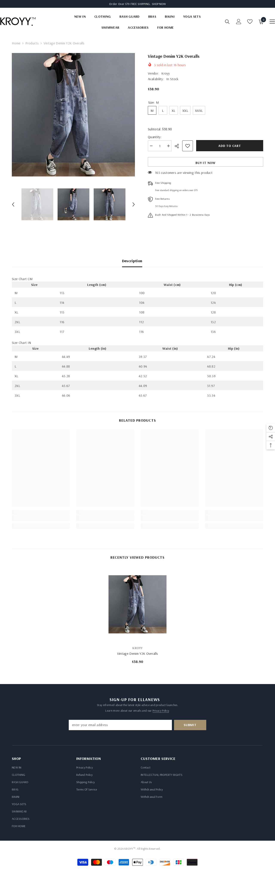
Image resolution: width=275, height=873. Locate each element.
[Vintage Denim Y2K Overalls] (137, 604)
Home (16, 43)
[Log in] (238, 21)
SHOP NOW (159, 4)
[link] (41, 518)
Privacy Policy (161, 710)
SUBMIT (190, 725)
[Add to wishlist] (187, 145)
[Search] (227, 22)
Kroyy (165, 73)
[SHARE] (178, 146)
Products (32, 43)
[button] (13, 204)
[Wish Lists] (249, 21)
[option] (73, 114)
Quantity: (155, 137)
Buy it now (205, 163)
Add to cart (229, 145)
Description (132, 260)
